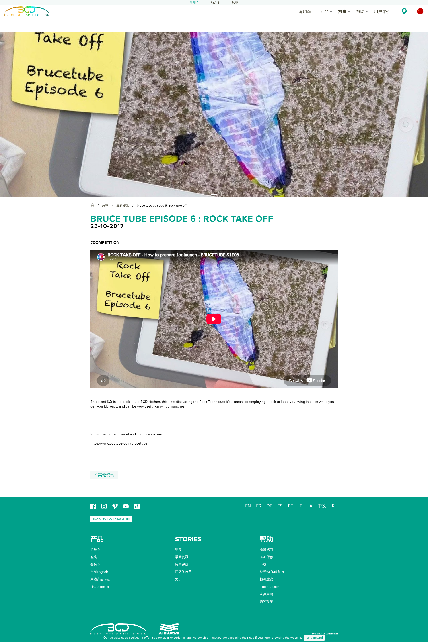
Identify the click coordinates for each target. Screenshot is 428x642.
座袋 (93, 557)
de (269, 506)
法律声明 (266, 594)
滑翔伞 (194, 2)
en (248, 506)
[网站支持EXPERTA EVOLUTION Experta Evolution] (325, 632)
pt (290, 506)
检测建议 (266, 579)
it (300, 506)
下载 (263, 564)
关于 (178, 579)
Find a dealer (99, 587)
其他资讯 (105, 475)
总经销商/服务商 (272, 572)
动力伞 (215, 2)
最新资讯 (181, 557)
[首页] (92, 206)
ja (309, 506)
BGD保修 (266, 557)
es (280, 506)
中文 (322, 506)
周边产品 (97, 579)
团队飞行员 (183, 572)
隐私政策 (266, 602)
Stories (188, 539)
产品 (325, 11)
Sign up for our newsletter (111, 518)
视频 (178, 549)
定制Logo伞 (99, 572)
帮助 (360, 11)
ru (335, 506)
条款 (107, 579)
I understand (314, 638)
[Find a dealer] (404, 11)
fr (258, 506)
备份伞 (95, 564)
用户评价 (382, 11)
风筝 (235, 2)
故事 (342, 11)
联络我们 (266, 549)
